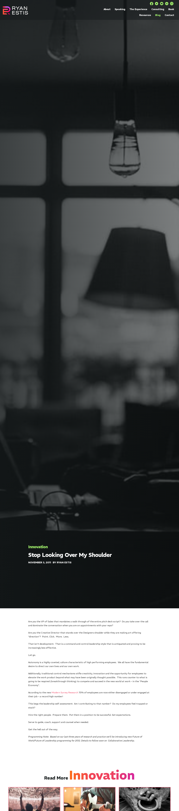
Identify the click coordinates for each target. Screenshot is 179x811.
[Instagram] (171, 3)
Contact (169, 15)
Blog (158, 15)
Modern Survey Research (65, 692)
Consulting (157, 9)
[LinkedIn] (166, 3)
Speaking (120, 9)
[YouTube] (161, 3)
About (107, 9)
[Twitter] (156, 3)
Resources (145, 15)
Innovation (38, 547)
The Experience (138, 9)
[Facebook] (151, 3)
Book (171, 9)
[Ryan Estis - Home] (15, 10)
